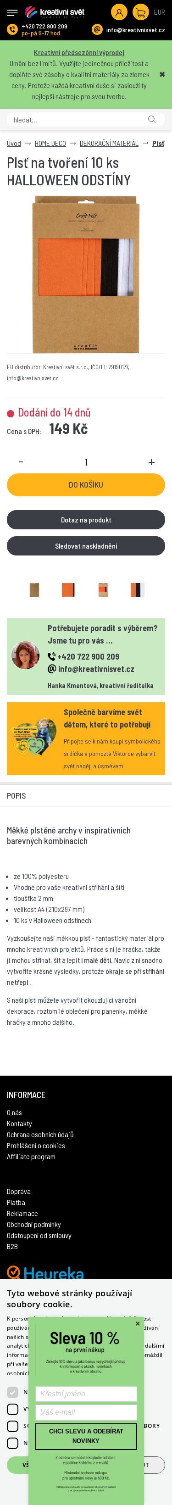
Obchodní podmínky (34, 1224)
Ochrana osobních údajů (40, 1134)
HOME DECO (50, 143)
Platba (16, 1202)
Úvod (14, 143)
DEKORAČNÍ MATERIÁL (109, 143)
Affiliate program (31, 1156)
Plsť (158, 143)
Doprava (19, 1191)
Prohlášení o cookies (36, 1145)
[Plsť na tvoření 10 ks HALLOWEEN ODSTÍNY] (86, 274)
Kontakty (19, 1123)
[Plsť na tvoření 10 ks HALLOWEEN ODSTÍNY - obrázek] (34, 590)
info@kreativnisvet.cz (135, 29)
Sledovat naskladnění (86, 545)
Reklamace (22, 1213)
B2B (12, 1246)
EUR (159, 11)
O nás (14, 1112)
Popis (16, 795)
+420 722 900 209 (44, 26)
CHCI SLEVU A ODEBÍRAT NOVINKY (86, 1436)
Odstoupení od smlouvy (39, 1235)
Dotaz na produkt (86, 519)
